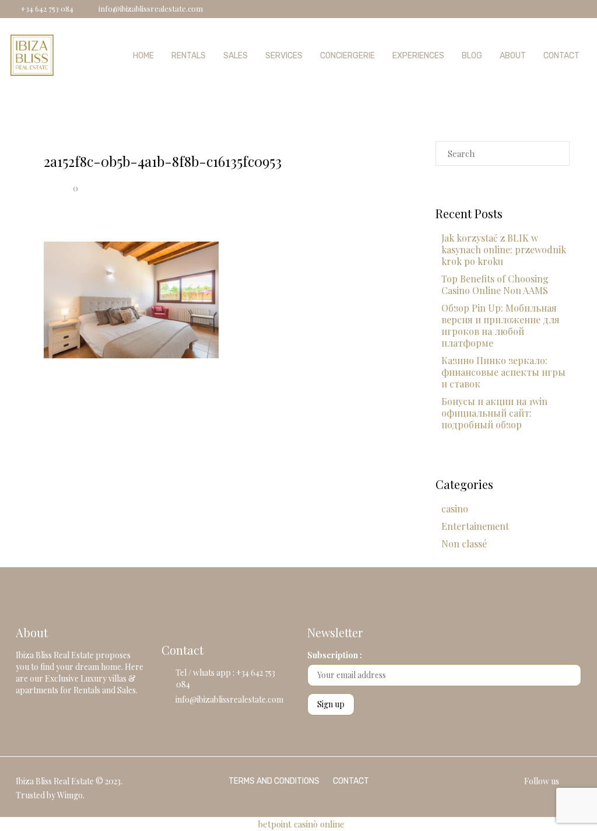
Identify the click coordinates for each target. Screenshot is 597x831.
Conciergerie (347, 56)
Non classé (464, 543)
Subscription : (334, 655)
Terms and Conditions (274, 781)
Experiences (418, 56)
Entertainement (475, 526)
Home (143, 56)
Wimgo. (71, 795)
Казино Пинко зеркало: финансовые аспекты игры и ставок (503, 372)
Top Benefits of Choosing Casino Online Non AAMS (495, 284)
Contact (561, 56)
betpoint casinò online (301, 824)
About (513, 56)
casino (454, 508)
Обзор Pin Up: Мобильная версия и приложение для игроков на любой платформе (500, 325)
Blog (472, 56)
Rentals (188, 56)
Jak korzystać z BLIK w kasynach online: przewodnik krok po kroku (503, 249)
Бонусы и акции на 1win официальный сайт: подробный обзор (494, 413)
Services (284, 56)
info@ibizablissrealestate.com (229, 699)
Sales (235, 56)
